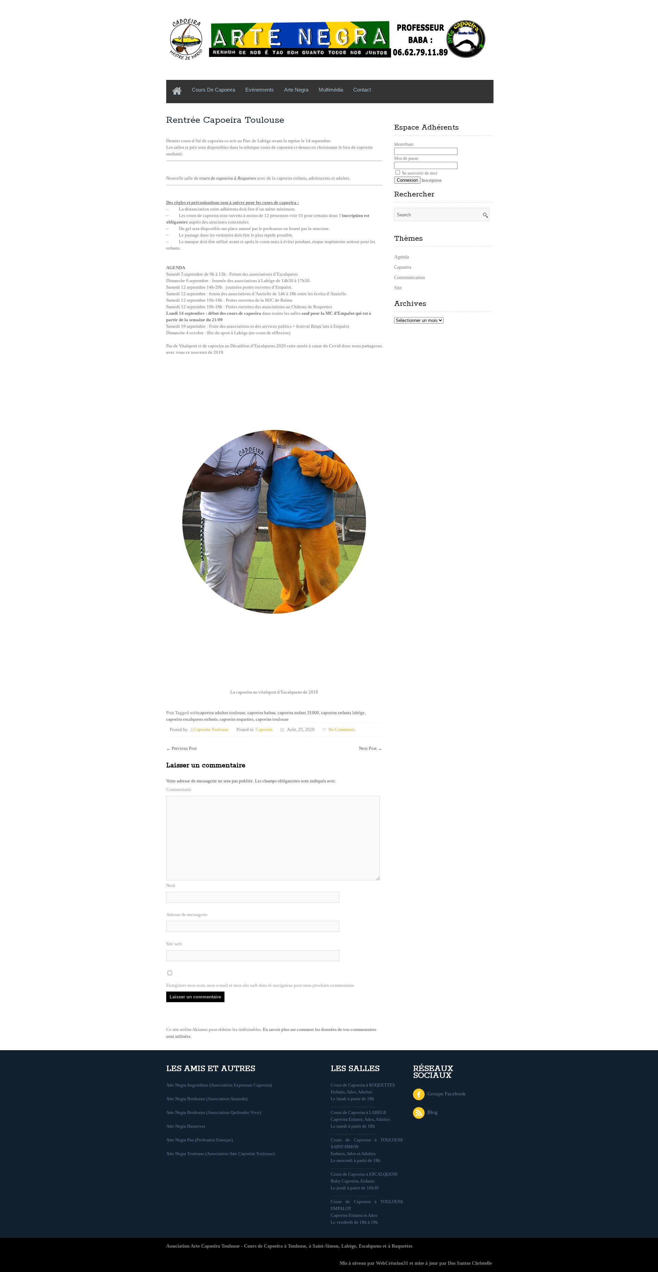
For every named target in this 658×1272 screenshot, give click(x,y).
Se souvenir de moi (419, 173)
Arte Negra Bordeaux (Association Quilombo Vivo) (213, 1112)
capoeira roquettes (237, 719)
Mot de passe (406, 158)
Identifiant (404, 144)
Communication (409, 277)
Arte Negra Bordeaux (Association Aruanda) (206, 1098)
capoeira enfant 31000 (298, 712)
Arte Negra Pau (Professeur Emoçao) (199, 1139)
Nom (170, 885)
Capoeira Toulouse (211, 729)
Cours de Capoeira (213, 90)
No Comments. (342, 729)
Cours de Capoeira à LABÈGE (359, 1112)
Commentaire (178, 789)
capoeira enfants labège (343, 712)
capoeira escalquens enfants (192, 719)
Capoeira (264, 729)
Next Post (370, 748)
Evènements (259, 90)
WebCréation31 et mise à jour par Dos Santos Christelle (434, 1263)
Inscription (432, 180)
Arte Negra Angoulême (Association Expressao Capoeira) (219, 1085)
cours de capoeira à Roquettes (227, 178)
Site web (174, 943)
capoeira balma (261, 712)
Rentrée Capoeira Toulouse (225, 120)
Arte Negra (296, 90)
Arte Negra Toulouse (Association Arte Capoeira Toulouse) (220, 1153)
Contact (362, 90)
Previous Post (181, 748)
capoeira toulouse (272, 719)
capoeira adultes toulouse (221, 712)
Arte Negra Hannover (185, 1126)
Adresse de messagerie (186, 914)
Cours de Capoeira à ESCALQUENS (364, 1174)
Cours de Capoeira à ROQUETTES (363, 1085)
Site (398, 287)
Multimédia (331, 90)
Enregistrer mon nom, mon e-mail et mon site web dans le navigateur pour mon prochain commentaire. (260, 985)
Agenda (401, 257)
